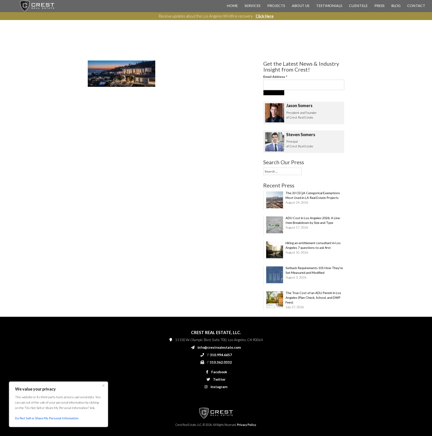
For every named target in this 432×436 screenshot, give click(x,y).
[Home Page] (37, 5)
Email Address (275, 77)
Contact (416, 6)
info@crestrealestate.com (219, 347)
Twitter (218, 379)
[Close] (103, 385)
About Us (300, 6)
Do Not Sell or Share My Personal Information (47, 418)
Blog (395, 6)
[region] (58, 404)
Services (253, 6)
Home (232, 6)
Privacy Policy (246, 425)
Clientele (358, 6)
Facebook (219, 372)
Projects (276, 6)
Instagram (218, 387)
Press (379, 6)
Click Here (265, 16)
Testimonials (329, 6)
